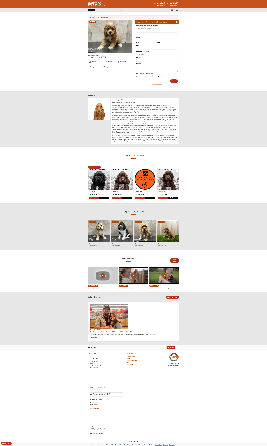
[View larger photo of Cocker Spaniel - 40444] (107, 170)
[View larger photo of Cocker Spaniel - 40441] (154, 170)
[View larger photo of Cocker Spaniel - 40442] (131, 170)
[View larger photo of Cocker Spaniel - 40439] (177, 170)
